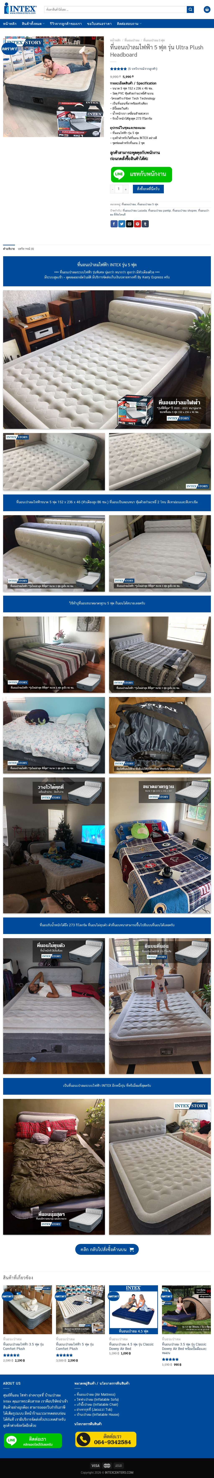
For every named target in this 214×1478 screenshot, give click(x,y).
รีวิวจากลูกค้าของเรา (66, 23)
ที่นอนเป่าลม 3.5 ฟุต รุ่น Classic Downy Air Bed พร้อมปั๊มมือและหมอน (184, 1348)
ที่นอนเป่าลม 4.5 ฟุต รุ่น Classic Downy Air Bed (131, 1346)
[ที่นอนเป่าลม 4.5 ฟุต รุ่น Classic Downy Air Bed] (133, 1309)
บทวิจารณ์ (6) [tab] (26, 248)
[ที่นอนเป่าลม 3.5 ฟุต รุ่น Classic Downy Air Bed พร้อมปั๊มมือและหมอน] (186, 1309)
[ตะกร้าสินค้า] (207, 9)
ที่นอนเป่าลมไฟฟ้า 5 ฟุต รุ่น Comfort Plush (75, 1346)
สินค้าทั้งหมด (32, 23)
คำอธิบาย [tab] (9, 248)
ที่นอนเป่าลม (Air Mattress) (96, 1394)
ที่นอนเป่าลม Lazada (135, 210)
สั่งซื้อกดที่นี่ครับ (148, 189)
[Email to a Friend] (129, 223)
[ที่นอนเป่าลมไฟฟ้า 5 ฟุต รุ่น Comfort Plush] (80, 1309)
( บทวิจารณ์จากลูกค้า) (142, 68)
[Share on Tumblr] (145, 223)
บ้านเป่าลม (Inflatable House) (98, 1415)
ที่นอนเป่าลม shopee (184, 210)
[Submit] (190, 9)
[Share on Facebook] (114, 223)
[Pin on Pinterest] (137, 223)
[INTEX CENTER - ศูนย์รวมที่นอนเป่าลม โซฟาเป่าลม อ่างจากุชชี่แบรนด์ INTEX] (20, 9)
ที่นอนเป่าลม (132, 40)
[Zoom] (9, 132)
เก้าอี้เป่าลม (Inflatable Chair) (97, 1405)
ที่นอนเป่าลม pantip (159, 210)
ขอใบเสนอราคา (99, 23)
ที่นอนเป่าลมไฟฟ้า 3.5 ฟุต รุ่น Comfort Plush (23, 1346)
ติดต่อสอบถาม (128, 23)
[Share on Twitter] (121, 223)
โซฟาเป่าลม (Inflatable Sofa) (98, 1400)
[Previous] (3, 1329)
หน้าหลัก (10, 23)
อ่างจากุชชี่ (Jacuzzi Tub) (94, 1410)
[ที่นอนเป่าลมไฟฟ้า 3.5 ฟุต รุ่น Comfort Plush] (27, 1309)
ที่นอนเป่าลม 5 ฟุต (154, 40)
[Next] (211, 1329)
